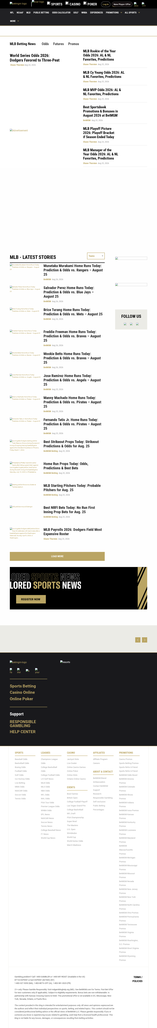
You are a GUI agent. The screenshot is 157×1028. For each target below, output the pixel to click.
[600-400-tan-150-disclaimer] (131, 267)
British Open (72, 798)
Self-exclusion (99, 801)
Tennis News (46, 826)
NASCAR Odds (21, 791)
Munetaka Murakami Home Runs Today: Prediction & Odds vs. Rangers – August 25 (73, 270)
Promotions (112, 12)
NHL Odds (45, 798)
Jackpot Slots (73, 759)
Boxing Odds (20, 767)
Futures (58, 44)
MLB (28, 12)
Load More (57, 556)
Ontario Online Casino (76, 779)
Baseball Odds (21, 759)
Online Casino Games (76, 767)
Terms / (138, 977)
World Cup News (48, 838)
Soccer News (47, 822)
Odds (45, 44)
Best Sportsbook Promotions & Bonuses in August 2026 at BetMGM (100, 111)
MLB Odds (45, 783)
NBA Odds (45, 791)
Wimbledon (72, 833)
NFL (12, 12)
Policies (137, 980)
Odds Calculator (61, 12)
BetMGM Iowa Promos (129, 810)
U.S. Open (71, 829)
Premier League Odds (50, 806)
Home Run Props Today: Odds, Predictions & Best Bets (66, 466)
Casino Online (22, 692)
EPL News (45, 814)
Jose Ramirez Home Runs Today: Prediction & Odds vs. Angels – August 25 (72, 380)
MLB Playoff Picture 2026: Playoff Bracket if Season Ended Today (98, 133)
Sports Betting (23, 686)
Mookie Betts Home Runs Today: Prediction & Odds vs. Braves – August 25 (72, 358)
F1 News (45, 834)
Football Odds (21, 771)
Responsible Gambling (23, 724)
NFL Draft (71, 813)
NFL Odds (45, 794)
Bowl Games (72, 794)
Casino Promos (125, 759)
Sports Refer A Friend (128, 767)
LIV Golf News (47, 779)
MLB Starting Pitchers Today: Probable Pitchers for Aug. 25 (72, 487)
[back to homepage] (38, 4)
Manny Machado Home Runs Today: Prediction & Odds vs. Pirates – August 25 (72, 402)
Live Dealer (72, 763)
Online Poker (21, 699)
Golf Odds (19, 775)
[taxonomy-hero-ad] (43, 147)
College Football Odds (50, 775)
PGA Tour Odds (47, 802)
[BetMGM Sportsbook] (21, 4)
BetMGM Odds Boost (128, 775)
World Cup (71, 837)
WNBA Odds (46, 810)
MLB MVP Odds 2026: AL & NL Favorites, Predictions (102, 92)
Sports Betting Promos (129, 763)
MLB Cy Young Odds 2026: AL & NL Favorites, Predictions (103, 74)
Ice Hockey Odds (22, 779)
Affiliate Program (100, 759)
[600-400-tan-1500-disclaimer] (131, 293)
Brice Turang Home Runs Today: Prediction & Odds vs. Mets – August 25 (73, 312)
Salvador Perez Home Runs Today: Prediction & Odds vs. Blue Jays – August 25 (69, 292)
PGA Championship (75, 817)
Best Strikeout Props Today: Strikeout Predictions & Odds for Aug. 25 (71, 444)
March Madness (74, 845)
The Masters (72, 825)
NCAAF (20, 12)
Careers (96, 763)
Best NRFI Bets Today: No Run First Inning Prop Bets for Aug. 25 (69, 509)
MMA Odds (20, 787)
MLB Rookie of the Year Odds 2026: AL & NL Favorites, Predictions (99, 55)
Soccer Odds (20, 794)
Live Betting (20, 783)
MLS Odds (45, 787)
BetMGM (87, 120)
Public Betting (41, 12)
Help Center (23, 732)
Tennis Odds (20, 798)
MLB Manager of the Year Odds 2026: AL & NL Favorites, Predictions (100, 154)
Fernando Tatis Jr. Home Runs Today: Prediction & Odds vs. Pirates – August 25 (72, 424)
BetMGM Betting (51, 451)
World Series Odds (75, 841)
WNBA (84, 12)
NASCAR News (47, 818)
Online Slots (72, 775)
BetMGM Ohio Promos (128, 913)
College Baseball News (51, 830)
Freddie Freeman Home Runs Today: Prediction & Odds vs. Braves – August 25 (72, 336)
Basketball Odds (22, 763)
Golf (75, 12)
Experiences (96, 12)
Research (97, 794)
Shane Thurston (17, 65)
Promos (73, 44)
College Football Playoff (77, 801)
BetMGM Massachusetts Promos (126, 850)
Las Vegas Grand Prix (76, 805)
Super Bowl (72, 821)
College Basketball (75, 809)
